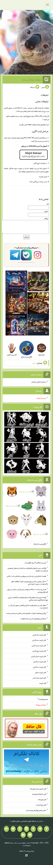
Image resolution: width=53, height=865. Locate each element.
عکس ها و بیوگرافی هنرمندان (36, 810)
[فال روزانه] (16, 282)
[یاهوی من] (46, 829)
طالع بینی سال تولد (39, 544)
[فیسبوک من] (33, 829)
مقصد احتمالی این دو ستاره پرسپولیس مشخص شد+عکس (26, 576)
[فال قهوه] (38, 303)
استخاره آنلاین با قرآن (38, 382)
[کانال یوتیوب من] (29, 835)
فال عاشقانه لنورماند (39, 794)
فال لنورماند (42, 799)
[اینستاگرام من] (26, 829)
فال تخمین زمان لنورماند (38, 788)
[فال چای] (38, 325)
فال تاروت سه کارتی (39, 640)
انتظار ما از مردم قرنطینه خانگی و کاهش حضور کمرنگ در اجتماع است (28, 606)
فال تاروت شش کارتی (38, 656)
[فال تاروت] (38, 282)
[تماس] (19, 829)
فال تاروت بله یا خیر (39, 677)
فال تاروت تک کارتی (39, 634)
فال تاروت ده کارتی (39, 667)
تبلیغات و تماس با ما (27, 51)
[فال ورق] (16, 325)
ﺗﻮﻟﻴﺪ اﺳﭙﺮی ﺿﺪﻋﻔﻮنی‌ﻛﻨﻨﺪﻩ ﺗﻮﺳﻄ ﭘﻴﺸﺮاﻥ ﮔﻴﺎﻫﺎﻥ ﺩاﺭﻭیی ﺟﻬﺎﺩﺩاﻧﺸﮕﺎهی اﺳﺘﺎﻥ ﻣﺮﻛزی (28, 598)
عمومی (34, 363)
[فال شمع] (16, 303)
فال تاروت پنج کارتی (39, 651)
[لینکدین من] (23, 835)
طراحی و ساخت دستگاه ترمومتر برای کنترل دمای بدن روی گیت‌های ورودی (27, 590)
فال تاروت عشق (40, 672)
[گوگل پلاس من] (6, 829)
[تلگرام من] (39, 829)
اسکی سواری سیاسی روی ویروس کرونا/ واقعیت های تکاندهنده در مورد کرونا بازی (29, 583)
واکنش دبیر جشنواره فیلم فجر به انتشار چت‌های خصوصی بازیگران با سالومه (28, 569)
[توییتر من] (13, 829)
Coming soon (43, 699)
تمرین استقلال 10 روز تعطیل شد (35, 562)
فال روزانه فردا (41, 805)
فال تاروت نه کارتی (39, 661)
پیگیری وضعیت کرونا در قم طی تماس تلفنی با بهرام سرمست (26, 613)
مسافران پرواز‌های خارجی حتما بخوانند (33, 618)
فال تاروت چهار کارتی (39, 645)
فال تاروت (42, 683)
